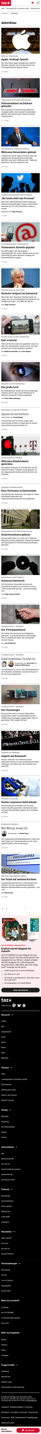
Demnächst (5, 1270)
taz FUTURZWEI (7, 1313)
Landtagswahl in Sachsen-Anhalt (14, 1079)
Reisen (4, 1340)
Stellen (4, 1132)
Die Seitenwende (7, 1127)
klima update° (6, 1206)
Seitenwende (20, 1418)
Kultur (3, 1037)
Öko (2, 1026)
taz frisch (4, 1243)
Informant (24, 1412)
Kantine (4, 1345)
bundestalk (5, 1196)
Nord (3, 1053)
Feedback (5, 1371)
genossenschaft (7, 1159)
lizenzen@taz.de (32, 1400)
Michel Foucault (7, 1100)
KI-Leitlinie (14, 1412)
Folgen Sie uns (6, 1006)
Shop (3, 1350)
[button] (38, 3)
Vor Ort (4, 1275)
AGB (13, 1418)
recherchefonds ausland (10, 1169)
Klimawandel (6, 1085)
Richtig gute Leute (8, 1090)
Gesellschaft (6, 1032)
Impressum (5, 1418)
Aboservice (5, 1377)
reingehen (5, 1222)
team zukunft (6, 1238)
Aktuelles (5, 1116)
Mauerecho (5, 1212)
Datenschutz (33, 1412)
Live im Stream (7, 1280)
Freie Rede (5, 1217)
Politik (3, 1021)
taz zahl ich (5, 1164)
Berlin (3, 1048)
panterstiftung (7, 1175)
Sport (3, 1042)
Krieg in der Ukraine (9, 1095)
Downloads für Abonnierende (12, 1387)
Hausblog (5, 1122)
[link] (3, 8)
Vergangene (6, 1286)
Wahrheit (4, 1058)
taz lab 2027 (6, 1291)
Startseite (4, 13)
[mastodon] (14, 1007)
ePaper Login (6, 1382)
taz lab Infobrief (7, 1254)
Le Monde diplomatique (10, 1318)
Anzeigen (5, 1355)
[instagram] (24, 1007)
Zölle (3, 1074)
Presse (4, 1137)
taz (6, 1000)
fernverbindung (7, 1201)
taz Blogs (5, 1307)
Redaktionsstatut (17, 1407)
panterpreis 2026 (8, 1180)
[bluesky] (19, 1007)
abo (2, 1153)
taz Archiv (5, 1323)
